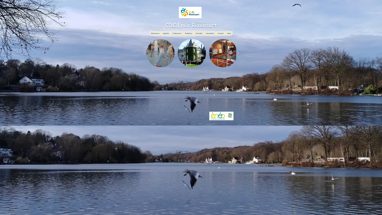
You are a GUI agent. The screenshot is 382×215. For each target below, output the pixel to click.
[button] (199, 33)
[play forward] (238, 53)
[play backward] (144, 53)
